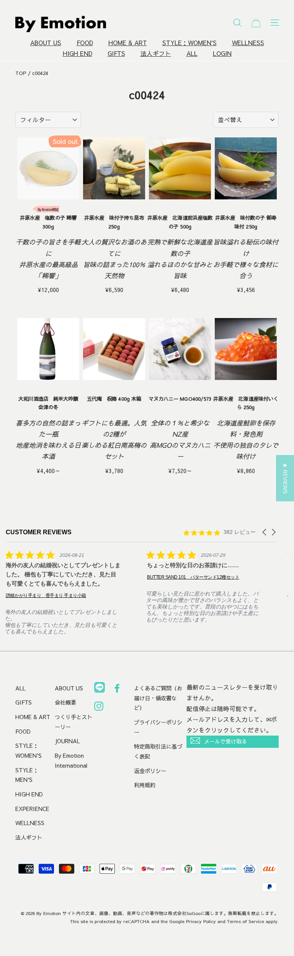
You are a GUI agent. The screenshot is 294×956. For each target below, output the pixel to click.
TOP (20, 73)
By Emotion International (71, 760)
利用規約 (144, 785)
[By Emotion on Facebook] (117, 690)
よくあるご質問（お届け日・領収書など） (158, 697)
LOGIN (222, 53)
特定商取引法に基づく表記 (158, 751)
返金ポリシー (150, 771)
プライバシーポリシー (158, 727)
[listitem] (63, 592)
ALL (192, 53)
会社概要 (65, 702)
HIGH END (77, 53)
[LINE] (99, 689)
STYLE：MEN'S (26, 775)
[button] (264, 532)
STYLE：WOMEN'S (189, 43)
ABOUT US (45, 43)
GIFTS (116, 53)
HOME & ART (127, 43)
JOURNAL (67, 741)
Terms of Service (245, 921)
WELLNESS (248, 43)
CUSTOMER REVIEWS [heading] (39, 532)
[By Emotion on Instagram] (98, 708)
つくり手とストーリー (73, 722)
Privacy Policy (201, 921)
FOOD (85, 43)
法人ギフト (155, 53)
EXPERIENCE (32, 808)
